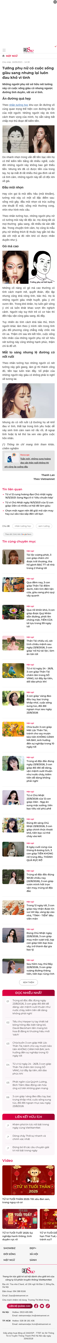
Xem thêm (28, 982)
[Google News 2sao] (18, 535)
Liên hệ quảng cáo (19, 1306)
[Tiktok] (47, 1306)
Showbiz (9, 1248)
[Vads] (55, 46)
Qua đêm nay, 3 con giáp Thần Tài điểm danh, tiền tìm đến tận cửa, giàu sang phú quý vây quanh (41, 589)
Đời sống (10, 1254)
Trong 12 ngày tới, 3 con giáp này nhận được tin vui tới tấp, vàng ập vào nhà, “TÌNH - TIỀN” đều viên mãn (40, 912)
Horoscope (24, 455)
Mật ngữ (12, 56)
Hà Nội (5, 1312)
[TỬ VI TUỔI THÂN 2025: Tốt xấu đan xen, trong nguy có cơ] (28, 1180)
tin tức (29, 1124)
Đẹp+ (33, 1248)
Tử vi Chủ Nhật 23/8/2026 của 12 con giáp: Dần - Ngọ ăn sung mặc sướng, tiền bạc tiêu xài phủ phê (39, 802)
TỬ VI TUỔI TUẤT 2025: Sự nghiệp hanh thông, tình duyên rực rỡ (17, 1236)
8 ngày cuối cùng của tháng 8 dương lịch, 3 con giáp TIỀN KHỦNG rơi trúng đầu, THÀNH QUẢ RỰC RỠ (40, 854)
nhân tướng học (18, 104)
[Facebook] (36, 1306)
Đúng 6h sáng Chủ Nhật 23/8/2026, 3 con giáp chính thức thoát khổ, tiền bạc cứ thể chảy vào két (40, 830)
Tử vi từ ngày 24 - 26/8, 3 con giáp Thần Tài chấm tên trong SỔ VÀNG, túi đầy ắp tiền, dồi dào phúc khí (40, 675)
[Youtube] (42, 1306)
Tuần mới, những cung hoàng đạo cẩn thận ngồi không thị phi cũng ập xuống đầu (28, 462)
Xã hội (34, 1254)
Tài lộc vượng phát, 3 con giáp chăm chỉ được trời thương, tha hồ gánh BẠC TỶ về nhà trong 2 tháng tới (41, 561)
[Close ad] (55, 2)
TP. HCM (6, 1320)
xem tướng (44, 526)
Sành (33, 1260)
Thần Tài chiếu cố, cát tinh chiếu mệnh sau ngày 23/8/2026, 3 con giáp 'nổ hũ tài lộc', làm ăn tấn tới (40, 647)
